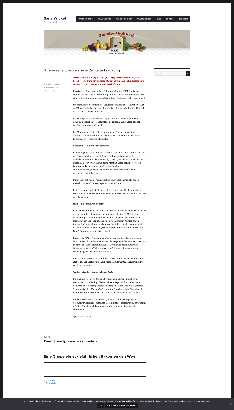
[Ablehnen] (231, 404)
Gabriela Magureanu (52, 84)
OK (100, 406)
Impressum (50, 381)
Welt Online (85, 316)
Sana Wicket (55, 18)
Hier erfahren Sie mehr (121, 406)
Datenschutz (51, 383)
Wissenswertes (50, 91)
